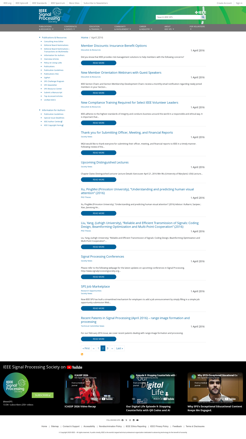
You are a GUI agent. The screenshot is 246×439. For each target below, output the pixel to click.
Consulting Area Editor (53, 41)
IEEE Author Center (52, 121)
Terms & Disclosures (195, 426)
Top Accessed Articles (53, 96)
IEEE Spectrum (58, 3)
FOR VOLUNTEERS (197, 26)
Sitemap (55, 426)
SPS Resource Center (53, 88)
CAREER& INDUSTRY (144, 27)
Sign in (239, 3)
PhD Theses (86, 197)
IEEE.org (7, 3)
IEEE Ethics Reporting (136, 426)
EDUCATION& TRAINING (94, 27)
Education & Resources (91, 50)
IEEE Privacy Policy (159, 426)
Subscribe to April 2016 (82, 354)
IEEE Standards (39, 3)
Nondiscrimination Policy (110, 426)
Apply (203, 17)
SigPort (47, 77)
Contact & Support (71, 426)
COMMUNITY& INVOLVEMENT (121, 27)
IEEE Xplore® (22, 3)
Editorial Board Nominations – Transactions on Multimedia (57, 50)
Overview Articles (51, 59)
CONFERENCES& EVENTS (70, 27)
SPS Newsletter (50, 85)
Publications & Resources (54, 37)
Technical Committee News (92, 326)
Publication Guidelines (53, 70)
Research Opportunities (91, 291)
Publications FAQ (51, 74)
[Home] (50, 9)
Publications (49, 66)
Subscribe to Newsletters (96, 3)
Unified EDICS (50, 100)
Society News (86, 136)
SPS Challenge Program (54, 81)
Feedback (177, 426)
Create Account (224, 3)
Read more (98, 62)
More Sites (74, 3)
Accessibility (89, 426)
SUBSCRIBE (41, 395)
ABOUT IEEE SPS (168, 27)
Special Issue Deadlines (54, 118)
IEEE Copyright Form (52, 125)
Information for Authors (54, 55)
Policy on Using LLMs (53, 62)
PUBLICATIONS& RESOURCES (45, 27)
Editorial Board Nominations (56, 45)
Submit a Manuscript (53, 92)
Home (84, 37)
